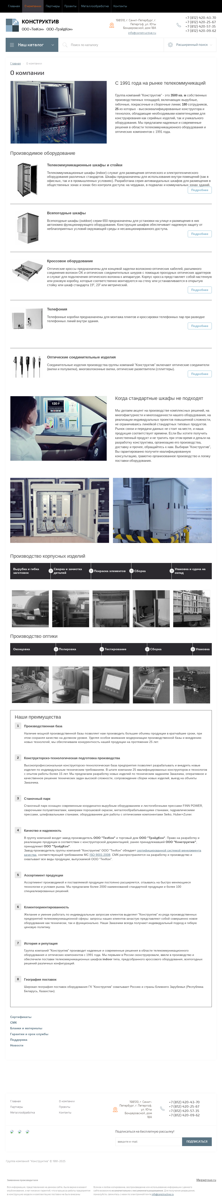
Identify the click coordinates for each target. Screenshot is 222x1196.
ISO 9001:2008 (100, 854)
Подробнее (199, 190)
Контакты (120, 6)
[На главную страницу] (12, 26)
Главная (14, 6)
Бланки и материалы (26, 1028)
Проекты (70, 6)
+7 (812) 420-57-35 (200, 26)
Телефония (57, 309)
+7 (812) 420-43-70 (200, 18)
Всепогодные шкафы (66, 213)
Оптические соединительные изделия (81, 357)
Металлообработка (95, 6)
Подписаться (196, 1141)
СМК (13, 1022)
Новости (16, 1045)
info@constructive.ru (142, 33)
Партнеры (53, 6)
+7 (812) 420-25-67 (200, 22)
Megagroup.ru (206, 1180)
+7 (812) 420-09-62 (200, 31)
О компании (32, 6)
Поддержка (18, 1039)
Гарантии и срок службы (29, 1034)
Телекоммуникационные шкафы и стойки (84, 165)
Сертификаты (20, 1017)
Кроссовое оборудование (70, 261)
